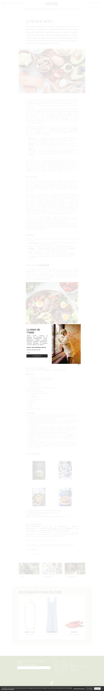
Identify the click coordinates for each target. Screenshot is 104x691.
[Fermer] (102, 688)
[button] (78, 364)
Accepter (97, 688)
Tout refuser (89, 688)
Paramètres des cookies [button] (79, 688)
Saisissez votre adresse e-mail (33, 349)
